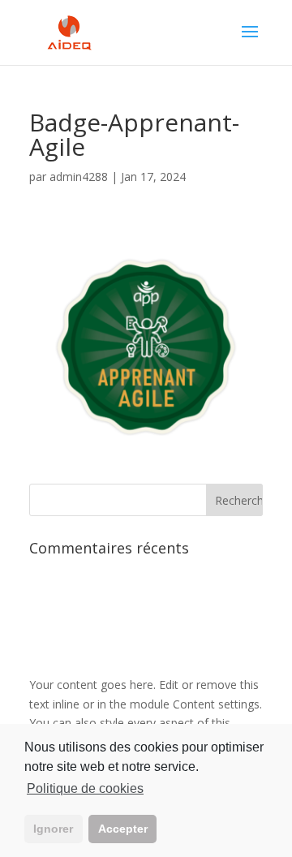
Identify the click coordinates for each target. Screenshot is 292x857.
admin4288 (78, 176)
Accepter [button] (123, 828)
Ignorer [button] (53, 828)
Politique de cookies (85, 788)
